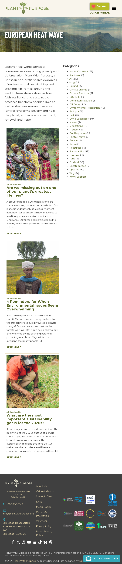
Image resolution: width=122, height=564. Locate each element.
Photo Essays (77, 137)
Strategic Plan (44, 496)
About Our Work (78, 71)
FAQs (39, 501)
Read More (14, 233)
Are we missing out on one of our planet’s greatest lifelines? (31, 191)
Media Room (43, 507)
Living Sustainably (79, 118)
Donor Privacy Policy (44, 533)
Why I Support (77, 176)
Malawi (73, 122)
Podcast (74, 140)
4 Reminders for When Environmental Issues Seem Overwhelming (32, 305)
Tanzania (74, 155)
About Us (41, 486)
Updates (74, 169)
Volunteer (41, 521)
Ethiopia (74, 111)
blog (72, 82)
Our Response (77, 133)
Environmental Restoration (84, 107)
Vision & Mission (45, 491)
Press (72, 144)
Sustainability (15, 184)
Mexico (73, 129)
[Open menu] (114, 8)
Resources (75, 147)
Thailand (74, 162)
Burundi (73, 86)
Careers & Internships (42, 514)
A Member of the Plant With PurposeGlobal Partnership (18, 494)
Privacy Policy (44, 526)
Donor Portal (99, 12)
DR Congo (75, 104)
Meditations (76, 126)
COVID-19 (74, 97)
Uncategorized (77, 166)
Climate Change (78, 89)
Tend (72, 158)
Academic (75, 75)
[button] (101, 558)
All (8, 184)
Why (72, 173)
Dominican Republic (80, 100)
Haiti (72, 115)
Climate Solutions (79, 93)
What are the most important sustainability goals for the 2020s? (29, 419)
